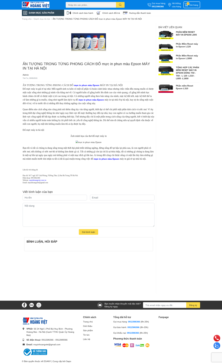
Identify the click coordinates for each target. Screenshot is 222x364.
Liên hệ (86, 339)
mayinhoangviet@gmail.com (46, 344)
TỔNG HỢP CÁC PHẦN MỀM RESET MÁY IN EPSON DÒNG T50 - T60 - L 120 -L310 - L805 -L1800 (187, 73)
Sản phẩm (88, 330)
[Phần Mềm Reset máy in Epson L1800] (166, 58)
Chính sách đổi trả (111, 13)
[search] (120, 5)
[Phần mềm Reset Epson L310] (166, 88)
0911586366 (158, 6)
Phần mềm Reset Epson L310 (184, 87)
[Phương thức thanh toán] (131, 345)
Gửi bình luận (88, 232)
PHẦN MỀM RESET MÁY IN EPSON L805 (186, 33)
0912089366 (61, 339)
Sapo (68, 361)
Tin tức (86, 334)
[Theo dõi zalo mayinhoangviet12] (31, 305)
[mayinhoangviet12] (40, 5)
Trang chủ (88, 321)
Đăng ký (193, 305)
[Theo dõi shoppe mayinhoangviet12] (38, 305)
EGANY (47, 361)
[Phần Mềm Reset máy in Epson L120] (166, 46)
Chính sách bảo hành (83, 13)
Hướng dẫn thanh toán (140, 13)
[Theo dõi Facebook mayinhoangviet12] (24, 305)
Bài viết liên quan (170, 27)
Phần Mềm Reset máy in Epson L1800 (187, 57)
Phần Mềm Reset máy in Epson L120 (187, 45)
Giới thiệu (87, 326)
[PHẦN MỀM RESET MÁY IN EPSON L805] (166, 35)
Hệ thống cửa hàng (176, 5)
